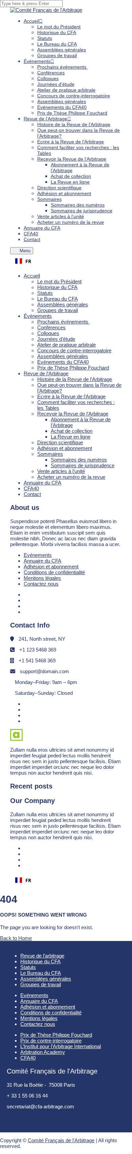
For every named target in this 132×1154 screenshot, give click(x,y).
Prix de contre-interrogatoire (51, 1040)
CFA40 (31, 488)
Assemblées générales (61, 49)
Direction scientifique (59, 187)
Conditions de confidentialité (54, 572)
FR (28, 261)
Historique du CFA (56, 32)
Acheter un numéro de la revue (70, 222)
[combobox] (66, 261)
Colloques (48, 78)
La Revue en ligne (70, 182)
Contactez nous (41, 584)
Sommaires (49, 199)
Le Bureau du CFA (57, 44)
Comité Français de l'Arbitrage (61, 1140)
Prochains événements (62, 67)
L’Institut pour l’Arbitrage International (60, 1046)
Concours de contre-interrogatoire (73, 95)
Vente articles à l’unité (60, 216)
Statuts (44, 38)
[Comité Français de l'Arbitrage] (46, 10)
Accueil (31, 21)
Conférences (51, 72)
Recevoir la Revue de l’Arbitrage (71, 159)
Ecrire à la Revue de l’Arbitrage (70, 141)
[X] (26, 606)
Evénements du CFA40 (63, 362)
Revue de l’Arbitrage (45, 118)
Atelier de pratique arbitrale (66, 90)
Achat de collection (71, 176)
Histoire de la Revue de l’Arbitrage (73, 124)
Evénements (38, 555)
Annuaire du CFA (42, 228)
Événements (37, 61)
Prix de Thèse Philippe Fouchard (72, 113)
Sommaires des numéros (78, 205)
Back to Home (16, 938)
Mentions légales (42, 578)
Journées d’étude (55, 84)
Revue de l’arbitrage (42, 956)
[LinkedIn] (26, 600)
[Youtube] (26, 612)
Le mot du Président (59, 26)
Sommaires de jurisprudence (81, 210)
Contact (32, 239)
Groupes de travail (57, 55)
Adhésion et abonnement (64, 193)
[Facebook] (26, 594)
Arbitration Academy (42, 1052)
